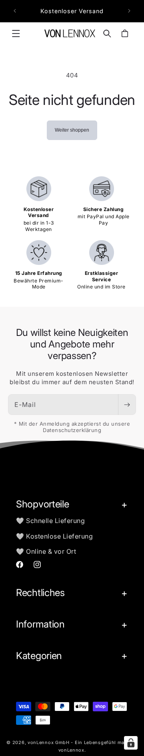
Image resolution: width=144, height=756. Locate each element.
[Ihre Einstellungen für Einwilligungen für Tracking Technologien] (131, 743)
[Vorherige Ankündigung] (15, 11)
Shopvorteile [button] (42, 504)
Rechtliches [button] (40, 592)
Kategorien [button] (39, 655)
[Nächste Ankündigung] (129, 11)
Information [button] (40, 624)
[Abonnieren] (127, 404)
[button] (16, 33)
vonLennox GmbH (49, 742)
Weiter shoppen (72, 130)
